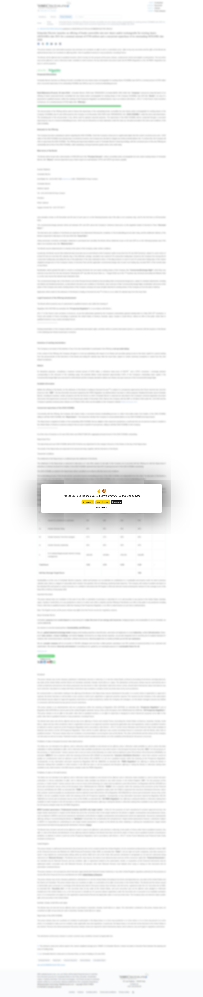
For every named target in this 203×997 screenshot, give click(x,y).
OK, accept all (88, 502)
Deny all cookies (102, 502)
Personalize (116, 502)
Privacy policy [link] (101, 507)
